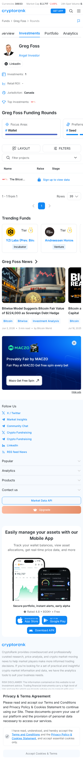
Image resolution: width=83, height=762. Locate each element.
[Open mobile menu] (78, 11)
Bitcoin (7, 321)
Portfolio (51, 33)
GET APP (58, 10)
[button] (28, 620)
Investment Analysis (46, 321)
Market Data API (41, 500)
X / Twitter (13, 413)
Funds (6, 20)
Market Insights (17, 419)
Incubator (20, 246)
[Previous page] (33, 205)
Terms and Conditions (26, 734)
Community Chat (17, 426)
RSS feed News (17, 451)
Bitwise (22, 321)
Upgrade (44, 509)
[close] (74, 343)
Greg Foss (20, 20)
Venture (59, 246)
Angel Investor (29, 55)
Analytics (70, 33)
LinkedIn (12, 445)
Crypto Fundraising (19, 432)
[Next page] (49, 205)
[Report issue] (78, 21)
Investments (29, 33)
